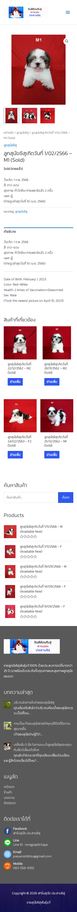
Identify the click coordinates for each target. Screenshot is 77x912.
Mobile (18, 864)
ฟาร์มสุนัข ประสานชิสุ (26, 833)
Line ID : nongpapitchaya (30, 845)
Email (17, 852)
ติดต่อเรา (10, 803)
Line (16, 840)
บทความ (9, 797)
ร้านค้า (8, 792)
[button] (66, 41)
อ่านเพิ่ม (15, 381)
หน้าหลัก (9, 132)
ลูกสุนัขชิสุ (22, 132)
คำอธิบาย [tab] (10, 231)
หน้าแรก (9, 786)
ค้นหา (65, 497)
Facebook (20, 829)
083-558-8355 (23, 868)
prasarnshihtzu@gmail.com (32, 856)
